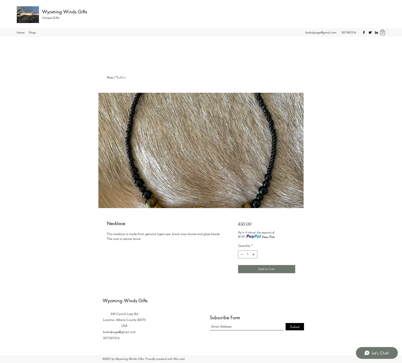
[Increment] (254, 254)
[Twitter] (370, 32)
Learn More (268, 236)
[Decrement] (241, 254)
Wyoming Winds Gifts (64, 12)
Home (110, 77)
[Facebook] (364, 32)
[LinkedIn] (376, 32)
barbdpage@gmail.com (320, 32)
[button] (382, 32)
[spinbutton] (247, 254)
